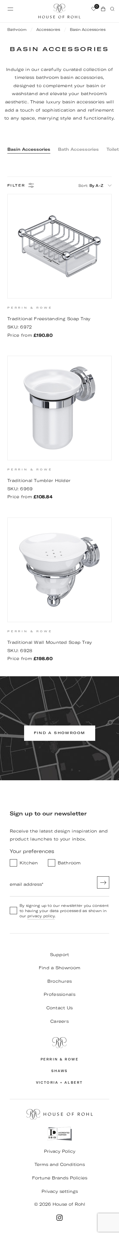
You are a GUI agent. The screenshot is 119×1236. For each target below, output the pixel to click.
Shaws (59, 1071)
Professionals (59, 994)
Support (59, 954)
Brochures (59, 981)
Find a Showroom (59, 968)
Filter (16, 185)
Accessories (48, 29)
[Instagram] (59, 1218)
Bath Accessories (78, 149)
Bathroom (17, 29)
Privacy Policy (59, 1151)
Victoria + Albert (59, 1083)
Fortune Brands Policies (59, 1178)
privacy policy (41, 916)
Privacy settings (59, 1191)
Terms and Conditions (59, 1164)
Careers (59, 1021)
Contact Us (59, 1008)
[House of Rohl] (59, 1042)
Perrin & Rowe (60, 1059)
